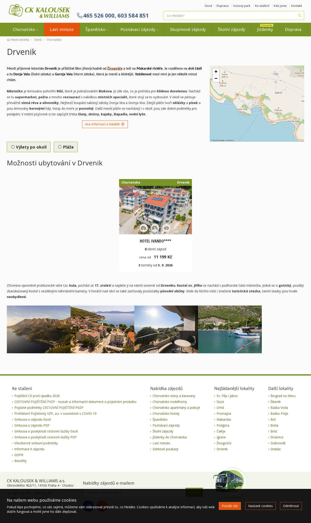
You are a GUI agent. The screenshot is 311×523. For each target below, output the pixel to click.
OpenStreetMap (218, 140)
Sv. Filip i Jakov (227, 396)
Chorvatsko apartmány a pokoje (176, 407)
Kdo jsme (280, 6)
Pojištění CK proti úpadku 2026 (37, 396)
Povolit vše (230, 506)
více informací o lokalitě (103, 124)
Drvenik (222, 449)
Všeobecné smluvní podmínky (36, 443)
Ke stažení (262, 6)
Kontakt (296, 6)
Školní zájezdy (231, 29)
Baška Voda (279, 407)
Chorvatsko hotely (166, 413)
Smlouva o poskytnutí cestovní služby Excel (46, 431)
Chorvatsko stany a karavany (174, 396)
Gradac (275, 449)
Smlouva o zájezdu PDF (32, 425)
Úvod (208, 6)
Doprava (223, 6)
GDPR (18, 455)
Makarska (224, 419)
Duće (220, 401)
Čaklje (221, 431)
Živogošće (114, 69)
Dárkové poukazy (165, 449)
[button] (215, 71)
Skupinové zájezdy (188, 29)
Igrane (221, 437)
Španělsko (95, 29)
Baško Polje (279, 413)
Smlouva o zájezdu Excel (32, 419)
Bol (272, 419)
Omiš (220, 407)
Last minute (62, 29)
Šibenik (275, 401)
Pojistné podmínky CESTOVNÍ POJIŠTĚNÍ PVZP (48, 407)
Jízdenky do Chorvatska (170, 437)
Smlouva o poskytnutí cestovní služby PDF (45, 437)
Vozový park (241, 6)
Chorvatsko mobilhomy (170, 401)
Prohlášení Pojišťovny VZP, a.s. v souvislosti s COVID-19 (55, 413)
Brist (273, 431)
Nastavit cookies (260, 506)
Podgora (223, 425)
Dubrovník (278, 443)
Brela (274, 425)
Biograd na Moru (283, 396)
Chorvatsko (24, 29)
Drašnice (276, 437)
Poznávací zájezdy (137, 29)
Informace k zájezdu (29, 449)
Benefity (20, 461)
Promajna (224, 413)
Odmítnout (291, 506)
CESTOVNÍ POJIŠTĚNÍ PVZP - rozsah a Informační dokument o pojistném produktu (75, 401)
